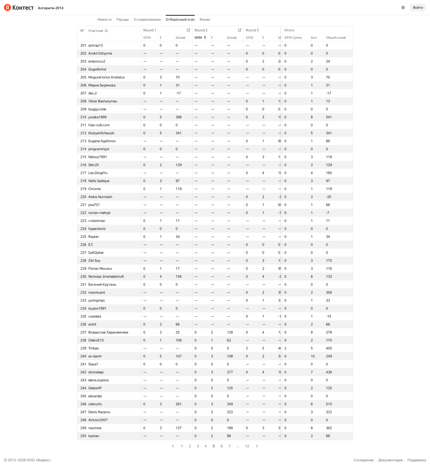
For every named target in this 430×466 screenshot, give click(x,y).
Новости (104, 19)
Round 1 (149, 30)
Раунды (122, 19)
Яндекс (43, 460)
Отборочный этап (180, 19)
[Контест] (19, 7)
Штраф (180, 37)
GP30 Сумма (293, 37)
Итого (289, 30)
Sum (314, 37)
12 (247, 446)
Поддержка (416, 460)
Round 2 (201, 30)
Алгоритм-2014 (50, 8)
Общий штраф (336, 37)
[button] (98, 31)
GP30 (147, 37)
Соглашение (364, 460)
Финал (205, 19)
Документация (390, 460)
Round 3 (252, 30)
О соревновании (147, 19)
